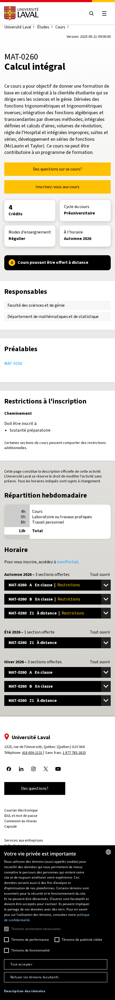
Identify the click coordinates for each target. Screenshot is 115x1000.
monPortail (67, 562)
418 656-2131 (32, 752)
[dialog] (57, 922)
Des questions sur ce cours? (57, 169)
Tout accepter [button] (21, 964)
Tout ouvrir (100, 574)
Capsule (10, 826)
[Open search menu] (91, 13)
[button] (24, 991)
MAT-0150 (13, 363)
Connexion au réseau (20, 821)
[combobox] (108, 852)
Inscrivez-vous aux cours (57, 187)
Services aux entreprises (23, 840)
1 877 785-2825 (74, 752)
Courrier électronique (21, 810)
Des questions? (34, 788)
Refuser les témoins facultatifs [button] (34, 977)
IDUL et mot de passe (20, 815)
